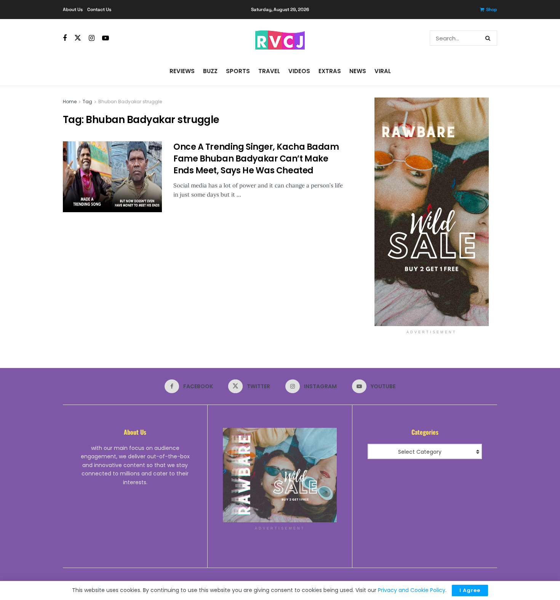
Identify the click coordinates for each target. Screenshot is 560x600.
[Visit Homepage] (280, 38)
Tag (87, 101)
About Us (73, 9)
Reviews (182, 71)
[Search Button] (489, 38)
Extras (329, 71)
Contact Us (99, 9)
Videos (299, 71)
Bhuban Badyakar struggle (130, 101)
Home (70, 101)
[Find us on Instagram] (91, 38)
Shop (491, 9)
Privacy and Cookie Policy (411, 590)
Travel (269, 71)
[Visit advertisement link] (431, 212)
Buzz (210, 71)
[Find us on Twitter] (77, 38)
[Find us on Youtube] (105, 38)
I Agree (469, 590)
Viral (382, 71)
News (357, 71)
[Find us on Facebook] (65, 38)
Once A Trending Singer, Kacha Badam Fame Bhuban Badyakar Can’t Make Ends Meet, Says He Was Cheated (256, 158)
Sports (238, 71)
